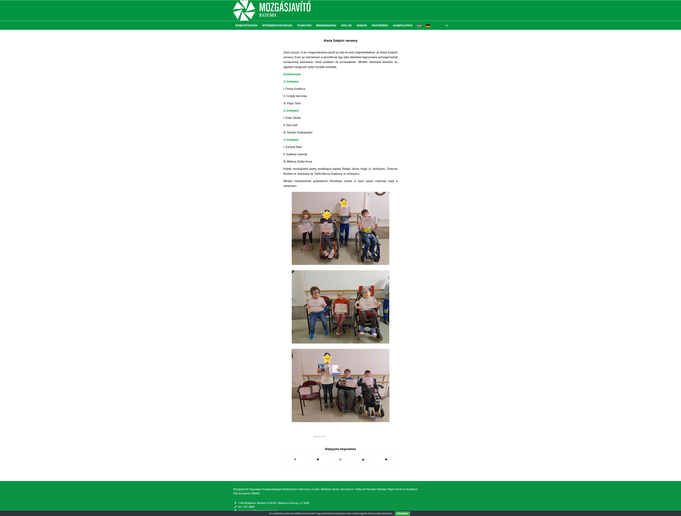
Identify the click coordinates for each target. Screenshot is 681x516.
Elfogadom (402, 513)
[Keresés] (445, 25)
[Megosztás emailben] (386, 459)
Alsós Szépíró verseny (340, 40)
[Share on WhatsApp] (340, 459)
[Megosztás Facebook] (295, 459)
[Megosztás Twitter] (317, 459)
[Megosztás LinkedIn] (363, 459)
